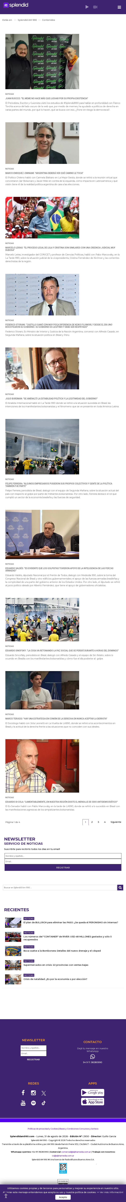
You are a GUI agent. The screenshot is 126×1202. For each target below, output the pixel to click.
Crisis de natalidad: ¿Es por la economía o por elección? (55, 979)
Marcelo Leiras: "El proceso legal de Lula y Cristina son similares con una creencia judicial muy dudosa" (60, 248)
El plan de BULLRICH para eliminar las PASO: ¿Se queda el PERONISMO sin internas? (71, 922)
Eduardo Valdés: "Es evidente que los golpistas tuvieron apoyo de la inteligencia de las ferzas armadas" (59, 569)
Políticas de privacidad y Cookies (43, 1129)
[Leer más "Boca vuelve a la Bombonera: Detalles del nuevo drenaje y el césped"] (13, 951)
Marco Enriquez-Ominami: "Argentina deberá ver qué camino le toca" (44, 173)
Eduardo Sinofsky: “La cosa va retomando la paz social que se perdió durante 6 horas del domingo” (62, 650)
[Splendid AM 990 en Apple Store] (92, 1101)
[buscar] (120, 887)
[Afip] (63, 1168)
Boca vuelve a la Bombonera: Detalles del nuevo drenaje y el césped (62, 950)
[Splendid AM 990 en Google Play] (92, 1092)
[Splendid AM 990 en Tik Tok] (44, 1102)
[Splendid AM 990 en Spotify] (33, 1103)
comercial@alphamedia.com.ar (76, 1152)
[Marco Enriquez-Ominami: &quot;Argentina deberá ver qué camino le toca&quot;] (42, 143)
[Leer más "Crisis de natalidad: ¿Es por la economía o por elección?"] (13, 979)
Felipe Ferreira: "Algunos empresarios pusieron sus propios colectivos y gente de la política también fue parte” (58, 484)
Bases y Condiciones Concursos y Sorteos (78, 1129)
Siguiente (116, 822)
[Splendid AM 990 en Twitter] (44, 1093)
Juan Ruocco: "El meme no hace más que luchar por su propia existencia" (46, 98)
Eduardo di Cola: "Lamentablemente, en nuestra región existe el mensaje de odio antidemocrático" (61, 802)
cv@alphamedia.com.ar (63, 1156)
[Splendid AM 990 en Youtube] (23, 1103)
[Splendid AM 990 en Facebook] (23, 1093)
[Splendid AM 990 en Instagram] (33, 1093)
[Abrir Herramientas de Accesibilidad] (6, 1196)
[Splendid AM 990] (15, 5)
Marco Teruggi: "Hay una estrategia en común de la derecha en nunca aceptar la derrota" (56, 718)
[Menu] (119, 7)
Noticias (9, 94)
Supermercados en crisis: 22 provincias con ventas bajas (56, 965)
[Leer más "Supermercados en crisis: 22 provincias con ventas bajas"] (13, 965)
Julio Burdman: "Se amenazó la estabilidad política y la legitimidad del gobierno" (51, 398)
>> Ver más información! (110, 1192)
